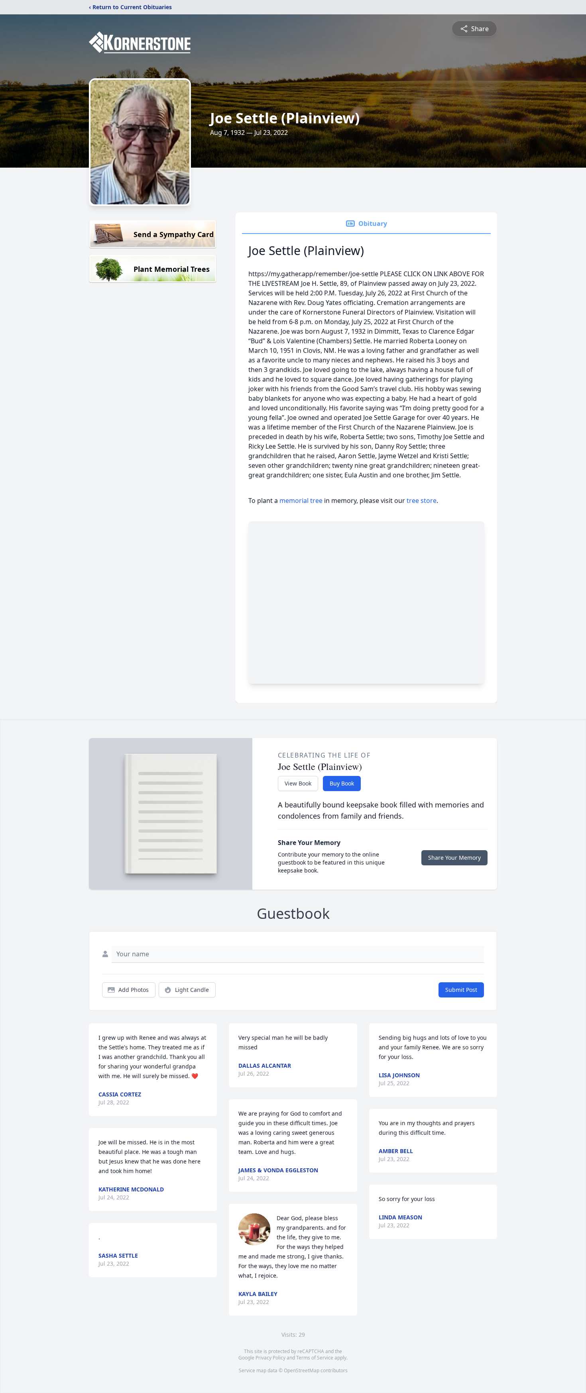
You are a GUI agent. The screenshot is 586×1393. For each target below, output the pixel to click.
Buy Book (342, 783)
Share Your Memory (454, 857)
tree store (422, 500)
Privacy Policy (270, 1357)
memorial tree (300, 500)
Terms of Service (314, 1357)
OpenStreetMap (301, 1370)
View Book (298, 783)
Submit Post (461, 989)
